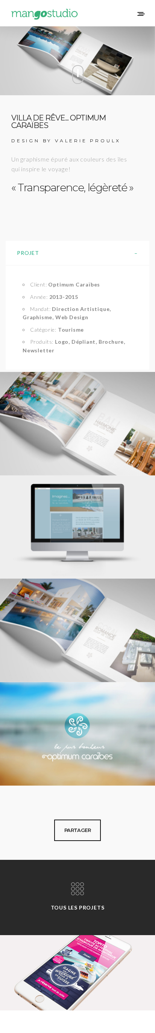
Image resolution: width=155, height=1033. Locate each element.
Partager (77, 830)
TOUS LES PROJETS (78, 907)
